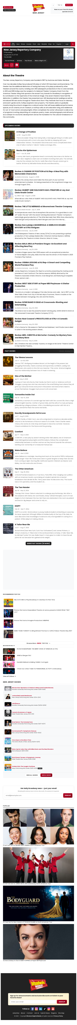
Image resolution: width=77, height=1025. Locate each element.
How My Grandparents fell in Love (30, 413)
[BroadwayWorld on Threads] (49, 1009)
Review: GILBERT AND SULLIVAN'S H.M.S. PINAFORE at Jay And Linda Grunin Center (42, 191)
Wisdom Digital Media (33, 1016)
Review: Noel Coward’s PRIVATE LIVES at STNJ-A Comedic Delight (41, 320)
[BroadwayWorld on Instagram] (36, 1009)
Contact (30, 1013)
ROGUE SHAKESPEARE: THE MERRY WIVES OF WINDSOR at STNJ (37, 649)
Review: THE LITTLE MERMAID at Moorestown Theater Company (43, 206)
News (18, 44)
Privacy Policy (58, 1016)
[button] (73, 44)
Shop (49, 44)
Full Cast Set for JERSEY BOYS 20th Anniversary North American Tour (27, 884)
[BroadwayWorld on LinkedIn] (40, 1009)
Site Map (61, 1013)
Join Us (36, 1013)
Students (44, 44)
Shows (23, 44)
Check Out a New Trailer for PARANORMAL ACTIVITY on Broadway (39, 669)
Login (67, 44)
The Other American (24, 469)
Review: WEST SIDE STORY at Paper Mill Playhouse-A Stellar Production (42, 284)
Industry (28, 44)
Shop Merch (9, 7)
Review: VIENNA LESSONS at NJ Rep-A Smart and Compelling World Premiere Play (42, 263)
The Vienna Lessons (24, 357)
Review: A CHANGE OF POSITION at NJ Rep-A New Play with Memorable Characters (41, 172)
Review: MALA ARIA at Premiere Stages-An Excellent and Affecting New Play (41, 245)
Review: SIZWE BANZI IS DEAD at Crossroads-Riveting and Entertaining (41, 303)
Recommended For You (11, 594)
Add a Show (46, 775)
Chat (34, 44)
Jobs (38, 44)
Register (59, 44)
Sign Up (62, 1002)
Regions (54, 1013)
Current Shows (9, 60)
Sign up (68, 795)
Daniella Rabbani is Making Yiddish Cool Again (32, 662)
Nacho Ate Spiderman (26, 150)
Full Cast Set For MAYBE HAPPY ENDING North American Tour (23, 845)
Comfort (19, 431)
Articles (19, 60)
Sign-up (60, 5)
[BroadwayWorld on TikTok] (44, 1009)
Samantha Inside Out (25, 394)
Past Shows (28, 60)
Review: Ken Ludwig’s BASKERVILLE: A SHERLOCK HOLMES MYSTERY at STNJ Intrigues (40, 226)
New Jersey (13, 44)
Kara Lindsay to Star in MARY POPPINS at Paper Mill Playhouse (24, 960)
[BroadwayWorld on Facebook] (32, 1009)
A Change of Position (26, 132)
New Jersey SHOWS (12, 682)
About (23, 1013)
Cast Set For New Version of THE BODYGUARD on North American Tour (27, 922)
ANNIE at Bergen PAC (24, 655)
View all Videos (8, 676)
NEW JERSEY (38, 13)
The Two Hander (22, 487)
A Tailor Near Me (22, 524)
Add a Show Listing (9, 10)
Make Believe (21, 450)
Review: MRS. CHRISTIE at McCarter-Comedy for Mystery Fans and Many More (43, 336)
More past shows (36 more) (38, 543)
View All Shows (32, 775)
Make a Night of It (40, 60)
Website (6, 65)
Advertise (16, 1013)
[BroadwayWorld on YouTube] (53, 1009)
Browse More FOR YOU (37, 643)
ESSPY (17, 506)
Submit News (45, 1013)
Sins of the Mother (23, 376)
